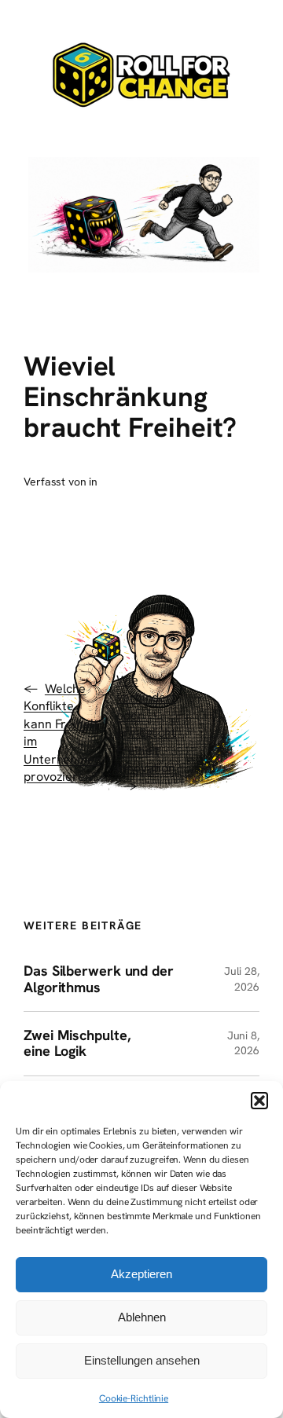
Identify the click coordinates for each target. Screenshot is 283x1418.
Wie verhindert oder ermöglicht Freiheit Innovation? (148, 724)
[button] (259, 1100)
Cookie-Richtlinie (133, 1398)
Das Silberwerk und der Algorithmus (99, 979)
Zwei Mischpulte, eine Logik (77, 1044)
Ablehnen (142, 1317)
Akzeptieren (141, 1274)
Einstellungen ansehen (142, 1360)
